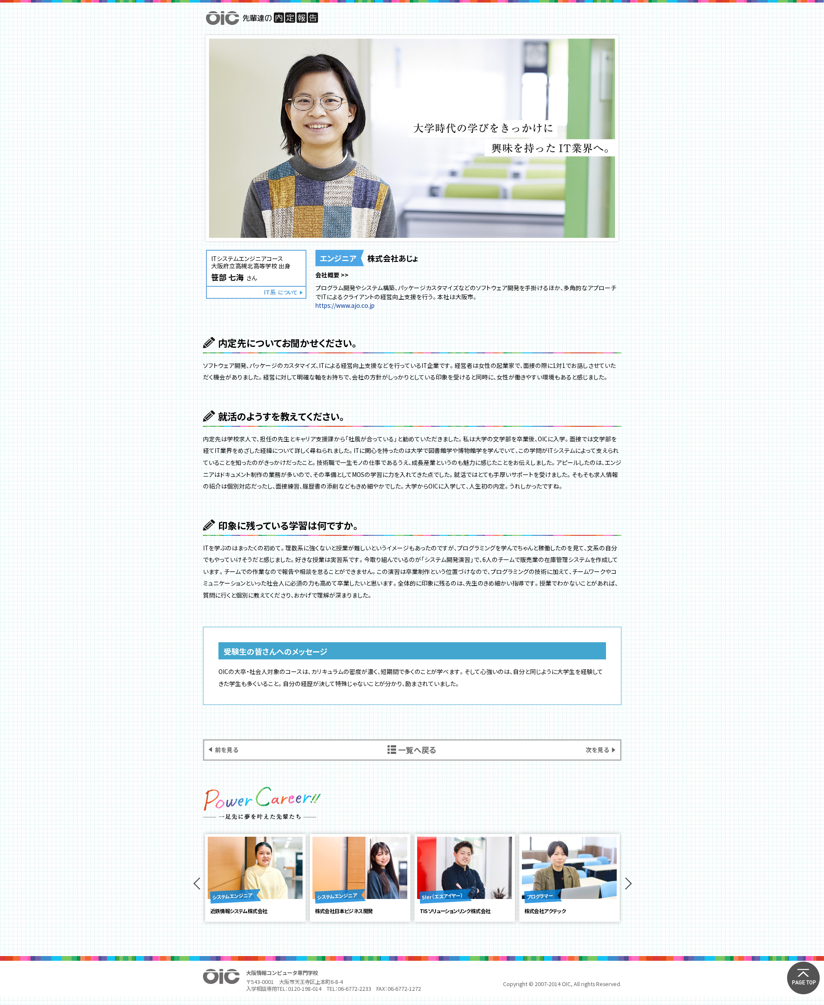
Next (625, 883)
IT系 (280, 292)
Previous (198, 883)
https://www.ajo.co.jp (345, 305)
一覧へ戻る (417, 749)
